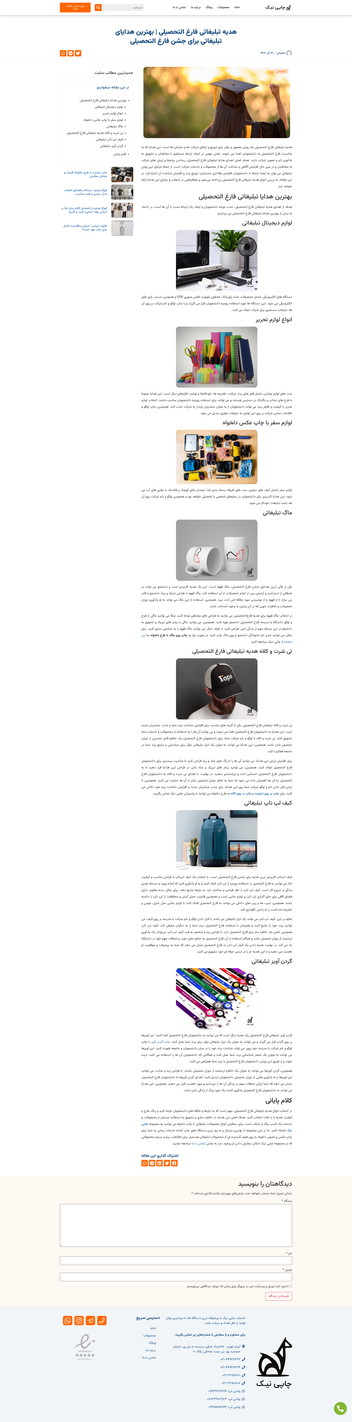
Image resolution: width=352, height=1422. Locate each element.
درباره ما (196, 7)
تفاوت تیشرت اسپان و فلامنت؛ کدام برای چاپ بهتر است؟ (85, 228)
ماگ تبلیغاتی (115, 126)
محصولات (223, 7)
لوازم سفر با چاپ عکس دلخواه (103, 120)
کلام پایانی (119, 154)
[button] (78, 53)
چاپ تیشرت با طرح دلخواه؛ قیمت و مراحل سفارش (85, 174)
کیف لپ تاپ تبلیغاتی (109, 139)
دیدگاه (287, 1201)
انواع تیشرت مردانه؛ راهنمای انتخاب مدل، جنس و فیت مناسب (85, 192)
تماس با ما (179, 7)
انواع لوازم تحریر (112, 113)
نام (289, 1253)
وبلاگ (209, 7)
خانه (237, 7)
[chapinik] (102, 1321)
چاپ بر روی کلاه (241, 793)
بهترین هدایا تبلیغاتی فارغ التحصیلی (103, 100)
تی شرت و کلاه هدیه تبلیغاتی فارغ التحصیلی (95, 133)
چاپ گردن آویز (160, 1042)
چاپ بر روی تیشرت (266, 793)
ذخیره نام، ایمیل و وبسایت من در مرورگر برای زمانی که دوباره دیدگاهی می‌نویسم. (237, 1286)
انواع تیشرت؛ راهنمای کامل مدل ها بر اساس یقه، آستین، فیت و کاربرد (84, 210)
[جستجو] (98, 7)
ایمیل (287, 1270)
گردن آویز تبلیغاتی (111, 146)
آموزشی (281, 71)
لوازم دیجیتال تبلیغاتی (109, 107)
